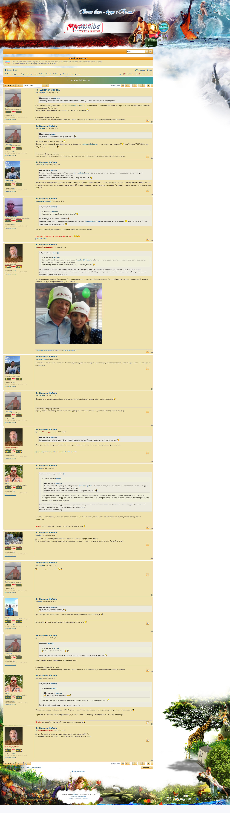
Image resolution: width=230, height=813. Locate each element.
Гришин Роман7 (9, 180)
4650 (13, 625)
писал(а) (57, 98)
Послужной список (10, 119)
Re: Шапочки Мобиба (47, 90)
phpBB (74, 794)
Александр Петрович (11, 216)
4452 (13, 224)
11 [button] (149, 86)
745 (13, 115)
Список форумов (81, 30)
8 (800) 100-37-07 (79, 24)
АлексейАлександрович (12, 262)
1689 (13, 491)
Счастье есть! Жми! (163, 29)
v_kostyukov (8, 108)
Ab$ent (7, 544)
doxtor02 (7, 617)
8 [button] (141, 86)
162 (13, 188)
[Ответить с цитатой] (147, 120)
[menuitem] (14, 70)
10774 (14, 270)
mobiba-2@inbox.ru (77, 105)
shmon (7, 483)
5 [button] (133, 86)
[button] (122, 85)
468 (13, 552)
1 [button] (129, 86)
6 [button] (136, 86)
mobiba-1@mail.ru (80, 27)
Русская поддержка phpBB (78, 796)
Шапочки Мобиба (78, 80)
